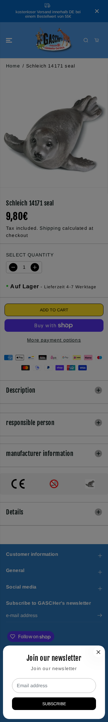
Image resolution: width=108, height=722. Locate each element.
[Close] (98, 652)
